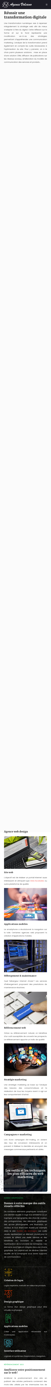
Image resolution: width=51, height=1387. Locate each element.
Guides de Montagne (27, 1231)
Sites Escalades (37, 880)
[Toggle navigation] (46, 4)
